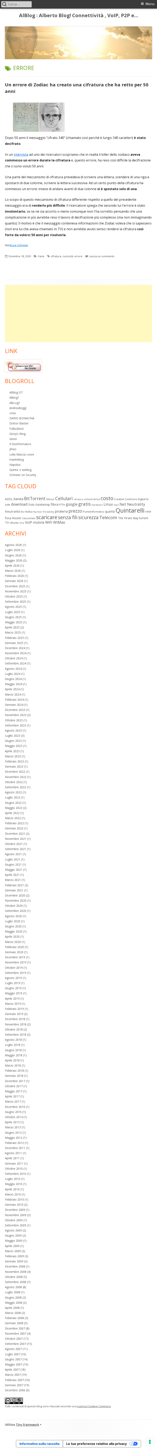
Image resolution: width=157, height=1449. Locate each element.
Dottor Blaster (19, 423)
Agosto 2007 (13, 1349)
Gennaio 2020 (14, 952)
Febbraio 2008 (14, 1318)
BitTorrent (35, 498)
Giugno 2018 (13, 1050)
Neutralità (12, 511)
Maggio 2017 (13, 1091)
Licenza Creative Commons (94, 1406)
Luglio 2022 (12, 797)
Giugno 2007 (13, 1359)
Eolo (31, 504)
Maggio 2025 (13, 622)
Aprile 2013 (12, 1122)
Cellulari (64, 498)
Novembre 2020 (15, 900)
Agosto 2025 (13, 607)
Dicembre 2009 (15, 1210)
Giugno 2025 (13, 617)
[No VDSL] (23, 366)
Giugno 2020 (13, 926)
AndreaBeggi (17, 408)
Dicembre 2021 (15, 834)
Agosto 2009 (13, 1230)
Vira (22, 522)
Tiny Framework (27, 1424)
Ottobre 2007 (14, 1339)
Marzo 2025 (13, 632)
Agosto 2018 (13, 1040)
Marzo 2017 (13, 1101)
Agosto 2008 (13, 1287)
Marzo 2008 (13, 1313)
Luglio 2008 (12, 1292)
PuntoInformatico (93, 511)
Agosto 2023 (13, 730)
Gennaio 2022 (14, 828)
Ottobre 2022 (14, 782)
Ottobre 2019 (14, 968)
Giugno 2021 (13, 864)
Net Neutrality (132, 504)
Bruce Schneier (18, 245)
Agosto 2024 (13, 669)
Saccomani (28, 518)
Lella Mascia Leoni (21, 454)
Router (16, 518)
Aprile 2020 (12, 936)
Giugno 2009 (13, 1235)
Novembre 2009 (15, 1215)
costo (107, 498)
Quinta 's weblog (20, 470)
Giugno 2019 (13, 988)
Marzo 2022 (13, 818)
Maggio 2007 (13, 1364)
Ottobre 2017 (14, 1086)
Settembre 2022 (15, 787)
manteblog (16, 459)
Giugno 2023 (13, 741)
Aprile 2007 (12, 1369)
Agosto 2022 (13, 792)
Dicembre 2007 (15, 1328)
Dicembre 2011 (15, 1148)
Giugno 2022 (13, 803)
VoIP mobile (34, 522)
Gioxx (13, 439)
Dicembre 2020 (15, 895)
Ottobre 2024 (14, 658)
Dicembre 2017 (15, 1081)
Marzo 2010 (13, 1194)
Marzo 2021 (13, 880)
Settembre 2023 (15, 725)
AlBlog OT (16, 392)
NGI (23, 511)
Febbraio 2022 (14, 823)
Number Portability (43, 511)
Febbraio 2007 (14, 1380)
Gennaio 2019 (14, 1014)
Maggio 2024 (13, 684)
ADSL (9, 499)
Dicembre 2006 (15, 1390)
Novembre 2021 (15, 839)
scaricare (46, 517)
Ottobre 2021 (14, 844)
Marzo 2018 (13, 1065)
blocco (50, 499)
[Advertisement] (78, 313)
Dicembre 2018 (15, 1019)
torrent (143, 518)
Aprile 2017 (12, 1096)
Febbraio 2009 (14, 1256)
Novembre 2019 (15, 962)
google (71, 504)
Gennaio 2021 (14, 890)
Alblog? (14, 397)
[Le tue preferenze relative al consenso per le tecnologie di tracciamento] (150, 1442)
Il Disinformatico (20, 444)
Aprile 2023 (12, 751)
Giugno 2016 (13, 1112)
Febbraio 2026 (14, 576)
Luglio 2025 (12, 612)
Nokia (29, 511)
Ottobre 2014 (14, 1117)
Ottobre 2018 (14, 1029)
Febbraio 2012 (14, 1143)
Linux (108, 504)
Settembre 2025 (15, 601)
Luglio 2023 (12, 735)
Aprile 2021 (12, 875)
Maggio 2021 (13, 870)
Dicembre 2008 (15, 1266)
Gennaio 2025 (14, 643)
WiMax (59, 522)
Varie (41, 256)
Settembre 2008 (15, 1282)
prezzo (75, 511)
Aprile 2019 (12, 998)
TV (7, 522)
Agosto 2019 (13, 978)
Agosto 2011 (13, 1153)
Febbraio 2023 (14, 761)
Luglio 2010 (12, 1179)
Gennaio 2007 (14, 1385)
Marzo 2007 (13, 1375)
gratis (84, 504)
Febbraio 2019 (14, 1009)
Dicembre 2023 (15, 710)
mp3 (116, 504)
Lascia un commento (101, 256)
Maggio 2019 (13, 993)
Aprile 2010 (12, 1189)
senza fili (67, 517)
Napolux (14, 465)
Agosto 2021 (13, 854)
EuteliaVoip (42, 504)
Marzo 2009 (13, 1251)
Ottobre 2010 (14, 1168)
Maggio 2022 (13, 808)
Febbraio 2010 (14, 1199)
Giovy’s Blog (17, 434)
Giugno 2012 (13, 1132)
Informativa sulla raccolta (39, 1444)
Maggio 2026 (13, 560)
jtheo (12, 449)
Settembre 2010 (15, 1174)
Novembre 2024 (15, 653)
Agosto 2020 (13, 916)
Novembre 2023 (15, 715)
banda (18, 498)
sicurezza (88, 517)
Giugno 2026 (13, 555)
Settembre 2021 (15, 849)
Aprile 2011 (12, 1158)
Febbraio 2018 (14, 1070)
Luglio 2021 (12, 859)
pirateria (61, 511)
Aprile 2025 (12, 627)
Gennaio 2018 (14, 1076)
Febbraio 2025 (14, 638)
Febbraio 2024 (14, 699)
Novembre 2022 (15, 777)
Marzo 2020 (13, 942)
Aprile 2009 (12, 1246)
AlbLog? (14, 403)
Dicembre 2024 (15, 648)
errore (78, 256)
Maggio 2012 (13, 1138)
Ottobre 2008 (14, 1277)
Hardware (97, 504)
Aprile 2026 (12, 565)
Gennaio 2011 (14, 1163)
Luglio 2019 (12, 983)
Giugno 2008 (13, 1297)
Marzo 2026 (13, 571)
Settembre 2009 (15, 1225)
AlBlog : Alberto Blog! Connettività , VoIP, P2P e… (78, 15)
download (19, 504)
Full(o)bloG (16, 429)
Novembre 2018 (15, 1024)
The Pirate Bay (128, 518)
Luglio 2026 (12, 550)
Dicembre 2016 (15, 1107)
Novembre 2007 (15, 1333)
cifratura (56, 256)
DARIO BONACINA (21, 418)
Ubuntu (14, 522)
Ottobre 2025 (14, 596)
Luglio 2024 (12, 674)
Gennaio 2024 (14, 705)
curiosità (68, 256)
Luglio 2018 (12, 1045)
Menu (150, 4)
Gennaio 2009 (14, 1261)
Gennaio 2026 (14, 581)
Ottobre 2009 (14, 1220)
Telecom (108, 517)
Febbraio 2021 (14, 885)
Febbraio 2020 (14, 947)
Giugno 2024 (13, 679)
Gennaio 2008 (14, 1323)
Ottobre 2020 (14, 906)
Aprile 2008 (12, 1308)
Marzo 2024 (13, 694)
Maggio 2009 (13, 1241)
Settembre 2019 (15, 973)
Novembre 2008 (15, 1272)
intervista (21, 154)
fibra (54, 504)
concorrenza (92, 499)
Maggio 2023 (13, 746)
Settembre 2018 (15, 1034)
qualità (110, 511)
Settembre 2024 (15, 663)
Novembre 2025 (15, 591)
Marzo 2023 (13, 756)
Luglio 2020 (12, 921)
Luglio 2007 (12, 1354)
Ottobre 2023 (14, 720)
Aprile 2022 (12, 813)
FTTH (62, 504)
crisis (12, 413)
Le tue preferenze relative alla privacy (96, 1444)
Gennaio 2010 (14, 1205)
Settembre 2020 (15, 911)
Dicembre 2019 (15, 957)
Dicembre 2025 (15, 586)
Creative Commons (125, 499)
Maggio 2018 (13, 1055)
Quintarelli (130, 510)
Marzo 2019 (13, 1004)
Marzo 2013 (13, 1127)
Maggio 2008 (13, 1303)
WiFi (48, 522)
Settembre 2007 (15, 1344)
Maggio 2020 (13, 931)
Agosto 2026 (13, 545)
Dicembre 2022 (15, 772)
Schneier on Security (22, 475)
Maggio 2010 (13, 1184)
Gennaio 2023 (14, 766)
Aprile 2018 (12, 1060)
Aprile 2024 (12, 689)
